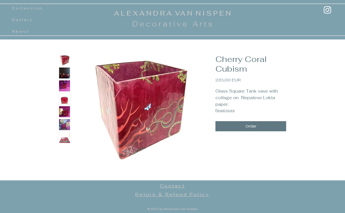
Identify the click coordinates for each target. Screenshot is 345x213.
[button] (20, 32)
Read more (225, 110)
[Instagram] (327, 10)
